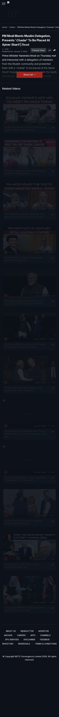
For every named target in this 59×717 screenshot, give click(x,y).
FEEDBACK (45, 639)
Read (25, 44)
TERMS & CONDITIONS (46, 644)
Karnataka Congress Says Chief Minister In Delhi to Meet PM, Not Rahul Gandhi (25, 172)
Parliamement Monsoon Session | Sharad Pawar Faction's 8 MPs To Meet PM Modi (25, 128)
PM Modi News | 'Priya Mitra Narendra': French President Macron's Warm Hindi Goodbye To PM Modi (25, 434)
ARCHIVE (8, 635)
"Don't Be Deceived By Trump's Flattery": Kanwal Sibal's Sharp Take (22, 565)
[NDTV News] (13, 11)
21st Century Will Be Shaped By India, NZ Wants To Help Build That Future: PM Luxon (25, 345)
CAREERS (21, 635)
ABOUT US (11, 631)
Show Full (28, 74)
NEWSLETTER (27, 631)
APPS (32, 635)
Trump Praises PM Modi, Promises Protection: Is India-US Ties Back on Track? (25, 609)
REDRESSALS (24, 644)
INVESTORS (7, 644)
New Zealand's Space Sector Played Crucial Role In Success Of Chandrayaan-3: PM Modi (23, 302)
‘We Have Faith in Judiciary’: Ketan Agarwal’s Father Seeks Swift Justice (23, 258)
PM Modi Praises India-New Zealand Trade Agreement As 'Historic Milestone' (23, 389)
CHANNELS (45, 635)
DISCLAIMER (29, 639)
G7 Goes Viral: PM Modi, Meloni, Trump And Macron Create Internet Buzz (23, 522)
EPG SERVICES (12, 639)
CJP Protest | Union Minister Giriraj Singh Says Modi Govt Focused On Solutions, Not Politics (24, 215)
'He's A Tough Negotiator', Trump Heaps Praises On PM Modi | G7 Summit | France (25, 478)
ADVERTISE (43, 631)
